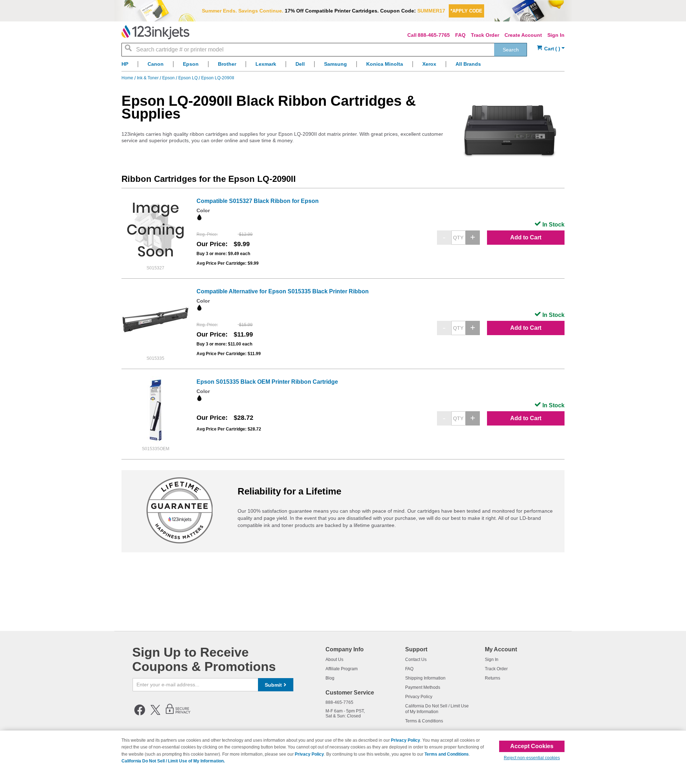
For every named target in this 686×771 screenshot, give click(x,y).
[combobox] (324, 49)
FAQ (460, 35)
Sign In (556, 35)
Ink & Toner (148, 77)
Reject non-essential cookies (532, 757)
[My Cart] (551, 49)
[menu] (343, 65)
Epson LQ (188, 77)
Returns (492, 678)
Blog (329, 678)
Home (127, 77)
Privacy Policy (418, 696)
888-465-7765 (434, 35)
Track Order (485, 35)
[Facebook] (139, 713)
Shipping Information (425, 678)
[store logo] (155, 32)
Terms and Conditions (446, 754)
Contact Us (416, 659)
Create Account (523, 35)
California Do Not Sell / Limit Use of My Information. (173, 760)
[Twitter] (155, 713)
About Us (334, 659)
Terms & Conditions (424, 720)
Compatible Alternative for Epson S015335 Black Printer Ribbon (283, 291)
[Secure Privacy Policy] (178, 713)
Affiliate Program (341, 668)
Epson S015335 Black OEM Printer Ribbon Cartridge (267, 382)
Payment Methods (422, 687)
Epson (169, 77)
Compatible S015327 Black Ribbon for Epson (258, 201)
